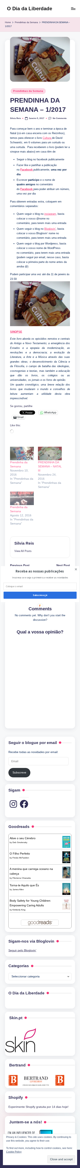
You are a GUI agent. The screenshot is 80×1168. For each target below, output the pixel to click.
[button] (39, 571)
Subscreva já (40, 595)
